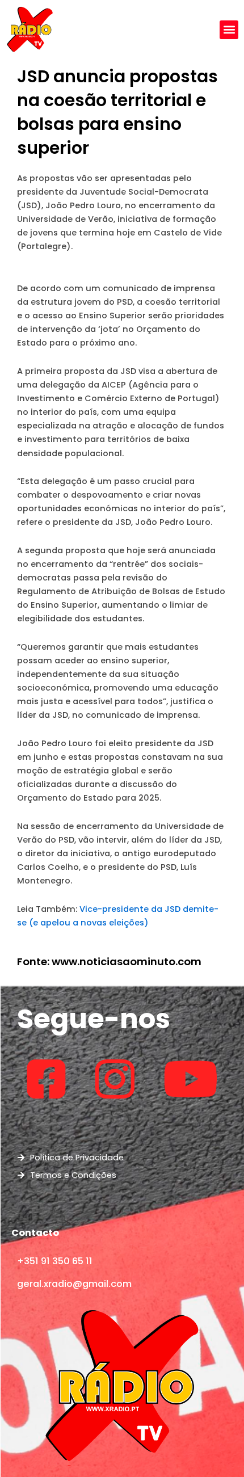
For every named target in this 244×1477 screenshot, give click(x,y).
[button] (229, 29)
